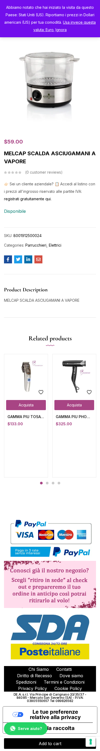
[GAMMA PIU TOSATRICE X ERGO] (26, 376)
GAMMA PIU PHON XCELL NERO (74, 416)
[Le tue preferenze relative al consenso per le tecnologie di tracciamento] (91, 742)
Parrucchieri (35, 245)
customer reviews (43, 172)
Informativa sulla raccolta (41, 728)
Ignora (61, 29)
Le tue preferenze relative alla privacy (55, 714)
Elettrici (55, 245)
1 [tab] (41, 483)
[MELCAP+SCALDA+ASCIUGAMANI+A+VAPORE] (18, 259)
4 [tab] (59, 483)
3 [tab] (53, 483)
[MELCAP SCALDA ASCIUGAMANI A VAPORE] (8, 259)
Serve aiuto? (30, 728)
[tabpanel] (26, 416)
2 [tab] (47, 483)
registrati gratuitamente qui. (27, 199)
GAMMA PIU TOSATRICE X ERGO (26, 416)
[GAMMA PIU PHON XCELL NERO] (74, 376)
